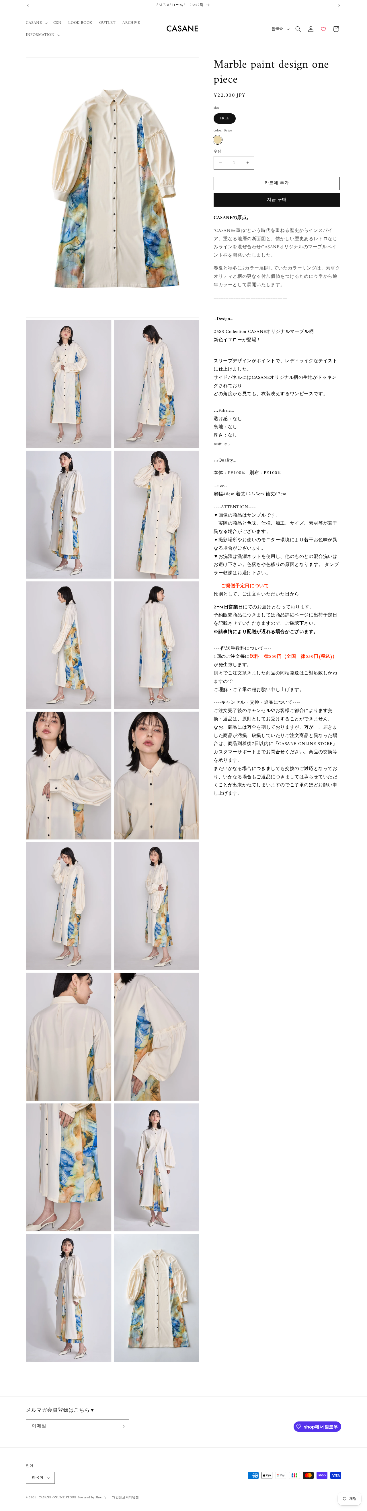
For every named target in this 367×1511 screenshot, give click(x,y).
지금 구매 (277, 200)
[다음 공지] (339, 5)
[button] (36, 23)
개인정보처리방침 (125, 1497)
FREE (225, 118)
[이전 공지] (28, 5)
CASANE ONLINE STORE (57, 1497)
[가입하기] (122, 1426)
